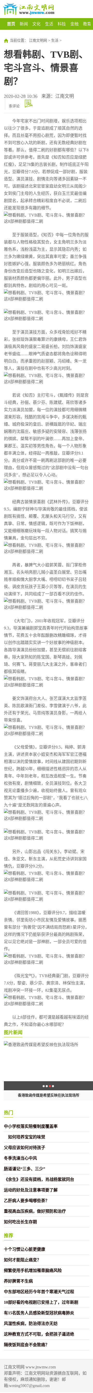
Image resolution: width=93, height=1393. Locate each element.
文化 (36, 24)
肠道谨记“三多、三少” (24, 1169)
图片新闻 (13, 1032)
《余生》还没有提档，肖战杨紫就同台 (39, 1179)
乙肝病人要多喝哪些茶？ (26, 1200)
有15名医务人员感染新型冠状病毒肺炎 (39, 1313)
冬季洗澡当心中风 (20, 1158)
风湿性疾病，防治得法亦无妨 (31, 1323)
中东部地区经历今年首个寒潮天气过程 (39, 1292)
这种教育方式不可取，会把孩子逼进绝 (39, 1334)
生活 (49, 24)
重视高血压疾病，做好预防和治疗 (35, 1211)
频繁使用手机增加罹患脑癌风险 (33, 1270)
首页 (11, 24)
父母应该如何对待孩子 (24, 1147)
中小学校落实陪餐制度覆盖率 (31, 1126)
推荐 (8, 1235)
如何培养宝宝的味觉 (24, 1137)
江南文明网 (38, 40)
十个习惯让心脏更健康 (24, 1249)
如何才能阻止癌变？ (22, 1260)
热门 (8, 1112)
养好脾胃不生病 (18, 1281)
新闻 (24, 24)
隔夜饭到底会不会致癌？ (26, 1345)
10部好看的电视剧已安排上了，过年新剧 (41, 1302)
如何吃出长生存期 (20, 1222)
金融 (74, 24)
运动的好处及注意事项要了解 (31, 1190)
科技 (62, 24)
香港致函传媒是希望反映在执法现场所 (48, 1095)
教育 (87, 24)
